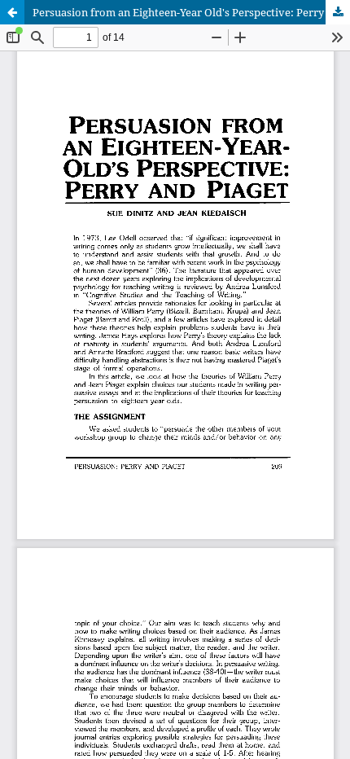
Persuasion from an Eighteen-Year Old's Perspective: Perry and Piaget (191, 12)
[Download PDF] (338, 12)
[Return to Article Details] (12, 12)
